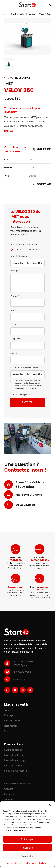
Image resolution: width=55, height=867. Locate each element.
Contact (8, 788)
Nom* (13, 310)
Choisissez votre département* (24, 367)
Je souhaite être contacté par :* (25, 244)
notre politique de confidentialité (28, 386)
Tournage (9, 709)
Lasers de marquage (14, 760)
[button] (50, 805)
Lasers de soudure (13, 765)
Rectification (11, 725)
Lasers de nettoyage (14, 754)
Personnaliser (28, 856)
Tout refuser (27, 847)
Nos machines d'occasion (17, 783)
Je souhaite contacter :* (21, 256)
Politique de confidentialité (35, 863)
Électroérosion (12, 720)
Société (13, 353)
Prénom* (14, 295)
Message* (14, 270)
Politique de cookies (15, 863)
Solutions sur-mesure (15, 770)
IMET (8, 83)
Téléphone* (15, 338)
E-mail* (13, 324)
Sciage (32, 13)
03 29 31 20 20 (25, 505)
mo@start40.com (29, 494)
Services (8, 799)
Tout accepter (27, 839)
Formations (10, 793)
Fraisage (8, 715)
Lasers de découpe (14, 749)
